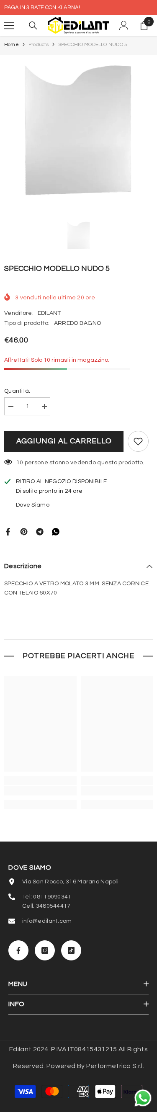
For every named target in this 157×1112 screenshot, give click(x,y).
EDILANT (49, 313)
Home (11, 44)
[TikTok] (71, 950)
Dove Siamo (32, 505)
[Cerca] (33, 26)
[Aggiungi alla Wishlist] (138, 441)
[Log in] (124, 25)
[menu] (9, 26)
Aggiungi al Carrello (64, 441)
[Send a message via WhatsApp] (143, 1098)
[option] (78, 129)
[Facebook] (8, 532)
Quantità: (17, 391)
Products (38, 44)
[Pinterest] (24, 532)
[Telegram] (40, 532)
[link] (40, 790)
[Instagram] (45, 950)
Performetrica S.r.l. (115, 1066)
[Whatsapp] (55, 532)
